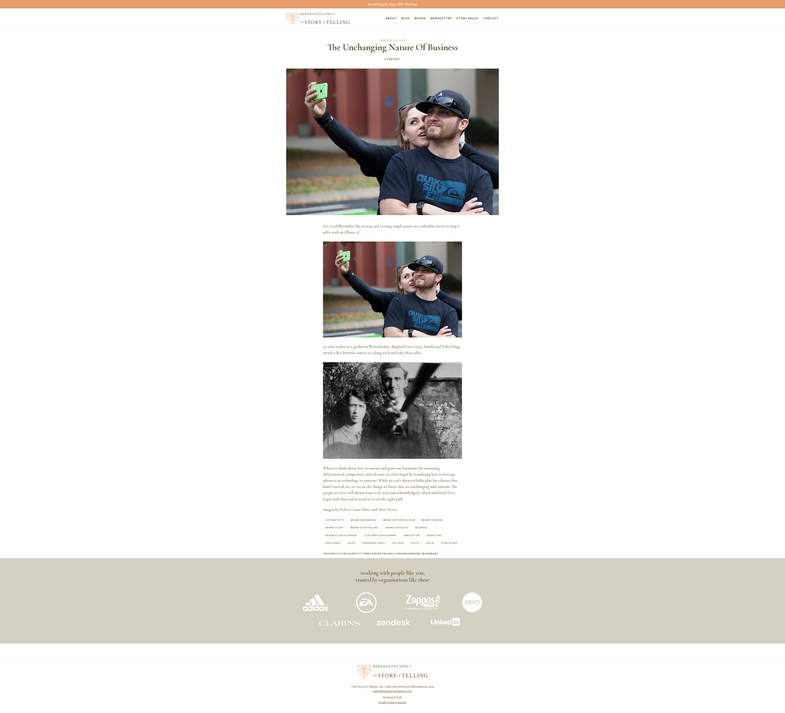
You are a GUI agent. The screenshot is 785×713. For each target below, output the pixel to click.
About (391, 18)
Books (420, 18)
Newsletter (441, 18)
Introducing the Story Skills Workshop (392, 4)
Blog (405, 18)
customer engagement (380, 535)
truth (415, 543)
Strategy (392, 59)
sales (351, 543)
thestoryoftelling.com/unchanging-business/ (400, 553)
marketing (434, 535)
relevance (333, 543)
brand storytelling (364, 527)
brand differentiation (399, 520)
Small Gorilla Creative (392, 702)
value (430, 543)
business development (341, 535)
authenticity (335, 520)
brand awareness (363, 520)
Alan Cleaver (388, 509)
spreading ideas (373, 543)
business (421, 527)
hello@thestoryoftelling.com (392, 691)
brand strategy (397, 527)
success (398, 543)
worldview (449, 543)
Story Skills (467, 18)
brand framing (432, 520)
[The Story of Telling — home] (318, 18)
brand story (334, 527)
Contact (491, 18)
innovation (412, 535)
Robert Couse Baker (355, 509)
